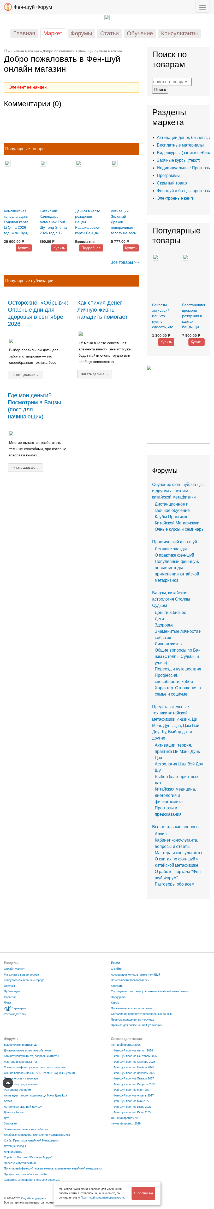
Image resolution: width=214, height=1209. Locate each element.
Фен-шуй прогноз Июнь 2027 (132, 1106)
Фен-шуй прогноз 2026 (126, 1044)
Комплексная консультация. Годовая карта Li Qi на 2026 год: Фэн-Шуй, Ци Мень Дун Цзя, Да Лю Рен (17, 227)
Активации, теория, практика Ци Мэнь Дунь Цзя (177, 751)
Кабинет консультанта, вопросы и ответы (31, 1055)
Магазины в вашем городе (21, 974)
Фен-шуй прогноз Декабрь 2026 (134, 1072)
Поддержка (118, 997)
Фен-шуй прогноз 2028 (126, 1123)
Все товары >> (124, 262)
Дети (159, 619)
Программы (168, 175)
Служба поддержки (33, 1198)
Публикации (12, 991)
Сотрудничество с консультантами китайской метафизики (149, 991)
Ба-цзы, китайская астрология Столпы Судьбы (171, 599)
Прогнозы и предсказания (21, 1084)
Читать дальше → (25, 375)
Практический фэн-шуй (174, 542)
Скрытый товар (172, 183)
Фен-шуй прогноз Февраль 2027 (135, 1084)
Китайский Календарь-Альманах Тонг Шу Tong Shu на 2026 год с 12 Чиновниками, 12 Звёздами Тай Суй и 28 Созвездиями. (53, 233)
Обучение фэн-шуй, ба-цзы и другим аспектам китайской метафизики (178, 490)
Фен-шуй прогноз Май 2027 (132, 1100)
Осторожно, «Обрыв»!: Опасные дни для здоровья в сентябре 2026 (38, 313)
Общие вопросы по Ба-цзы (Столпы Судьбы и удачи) (177, 656)
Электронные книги (175, 198)
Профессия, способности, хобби (25, 1174)
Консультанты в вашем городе (24, 980)
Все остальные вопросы (175, 827)
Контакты (117, 985)
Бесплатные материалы (180, 145)
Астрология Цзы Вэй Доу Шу (23, 1106)
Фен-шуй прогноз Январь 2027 (134, 1078)
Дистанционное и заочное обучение (27, 1050)
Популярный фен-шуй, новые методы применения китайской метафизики (53, 1168)
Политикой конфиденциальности (102, 1197)
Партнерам (18, 1008)
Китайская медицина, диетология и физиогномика (175, 795)
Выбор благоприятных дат (21, 1044)
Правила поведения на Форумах (132, 1019)
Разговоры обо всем (174, 884)
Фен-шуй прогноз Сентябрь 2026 (135, 1055)
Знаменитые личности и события (26, 1129)
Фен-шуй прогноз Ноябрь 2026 (134, 1067)
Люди (7, 1002)
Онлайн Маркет (14, 968)
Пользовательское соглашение (131, 1008)
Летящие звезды (171, 549)
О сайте (116, 968)
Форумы (9, 985)
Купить (23, 248)
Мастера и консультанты (178, 852)
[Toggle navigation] (202, 7)
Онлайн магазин (25, 51)
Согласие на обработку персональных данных (142, 1013)
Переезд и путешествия (178, 669)
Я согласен (143, 1193)
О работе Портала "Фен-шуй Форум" (28, 1157)
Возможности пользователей (130, 980)
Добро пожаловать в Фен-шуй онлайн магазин (82, 51)
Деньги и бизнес (170, 612)
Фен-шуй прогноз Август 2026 (133, 1050)
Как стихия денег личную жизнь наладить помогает (102, 309)
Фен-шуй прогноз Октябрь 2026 (134, 1061)
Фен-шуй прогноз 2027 (126, 1118)
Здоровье (164, 625)
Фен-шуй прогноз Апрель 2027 (134, 1095)
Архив (161, 834)
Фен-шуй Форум (32, 7)
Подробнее (91, 248)
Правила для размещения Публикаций (136, 1025)
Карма (115, 1002)
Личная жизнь (168, 644)
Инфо (115, 963)
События (10, 997)
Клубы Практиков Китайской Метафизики (31, 1140)
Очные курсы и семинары (180, 529)
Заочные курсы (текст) (178, 160)
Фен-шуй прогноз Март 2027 (132, 1089)
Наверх (8, 1083)
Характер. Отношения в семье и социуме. (32, 1179)
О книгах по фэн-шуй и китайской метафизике (35, 1067)
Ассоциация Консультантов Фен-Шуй (135, 974)
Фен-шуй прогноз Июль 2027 (132, 1112)
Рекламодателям (15, 1014)
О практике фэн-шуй (174, 555)
